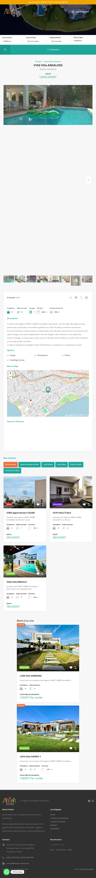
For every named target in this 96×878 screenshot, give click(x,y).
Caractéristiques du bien (29, 465)
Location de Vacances (59, 818)
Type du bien (31, 38)
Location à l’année (57, 822)
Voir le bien (48, 662)
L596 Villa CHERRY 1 (30, 756)
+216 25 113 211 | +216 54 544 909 (19, 858)
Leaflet (68, 416)
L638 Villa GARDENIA (31, 675)
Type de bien (48, 465)
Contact (53, 825)
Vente (52, 815)
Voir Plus (24, 502)
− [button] (10, 376)
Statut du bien (76, 465)
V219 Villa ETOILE (62, 512)
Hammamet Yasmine (52, 62)
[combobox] (12, 42)
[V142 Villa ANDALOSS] (48, 390)
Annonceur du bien (12, 471)
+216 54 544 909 (82, 12)
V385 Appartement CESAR (20, 512)
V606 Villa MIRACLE (16, 582)
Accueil (38, 62)
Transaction (7, 38)
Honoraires (54, 829)
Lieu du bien (61, 465)
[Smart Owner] (9, 17)
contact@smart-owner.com (17, 863)
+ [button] (10, 373)
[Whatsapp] (6, 872)
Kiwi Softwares (87, 869)
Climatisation (42, 355)
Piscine (67, 355)
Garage (12, 355)
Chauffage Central (17, 360)
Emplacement (55, 38)
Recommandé (10, 465)
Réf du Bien (78, 38)
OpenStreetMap (76, 416)
